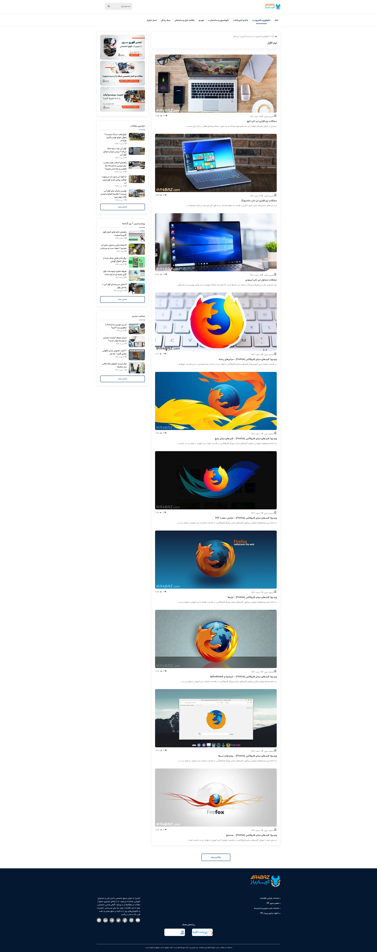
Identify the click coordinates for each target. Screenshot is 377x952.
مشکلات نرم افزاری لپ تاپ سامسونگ (259, 200)
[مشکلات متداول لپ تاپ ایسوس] (216, 242)
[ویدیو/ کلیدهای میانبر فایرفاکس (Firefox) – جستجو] (216, 797)
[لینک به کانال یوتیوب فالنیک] (137, 920)
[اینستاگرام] (99, 920)
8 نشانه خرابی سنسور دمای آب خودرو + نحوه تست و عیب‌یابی (113, 247)
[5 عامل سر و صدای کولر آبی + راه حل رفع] (137, 288)
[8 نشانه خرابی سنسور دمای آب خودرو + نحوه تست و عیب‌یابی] (137, 249)
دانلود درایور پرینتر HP (269, 913)
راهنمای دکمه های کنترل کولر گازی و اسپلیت (115, 234)
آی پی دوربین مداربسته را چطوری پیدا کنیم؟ (116, 326)
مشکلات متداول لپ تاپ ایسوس (261, 280)
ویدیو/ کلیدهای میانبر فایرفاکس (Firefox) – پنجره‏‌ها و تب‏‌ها (247, 756)
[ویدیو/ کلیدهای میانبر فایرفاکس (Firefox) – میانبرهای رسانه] (216, 321)
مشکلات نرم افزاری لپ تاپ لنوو (262, 121)
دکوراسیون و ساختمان (219, 20)
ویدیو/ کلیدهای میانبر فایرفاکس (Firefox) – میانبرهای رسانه (248, 359)
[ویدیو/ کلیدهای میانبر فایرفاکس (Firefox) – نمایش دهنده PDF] (216, 480)
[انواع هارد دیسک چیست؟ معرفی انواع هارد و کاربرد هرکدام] (137, 137)
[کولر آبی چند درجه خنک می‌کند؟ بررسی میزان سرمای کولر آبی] (137, 151)
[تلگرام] (112, 920)
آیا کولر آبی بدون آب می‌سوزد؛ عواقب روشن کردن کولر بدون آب (114, 179)
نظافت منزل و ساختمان (185, 20)
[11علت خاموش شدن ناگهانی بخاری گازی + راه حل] (137, 354)
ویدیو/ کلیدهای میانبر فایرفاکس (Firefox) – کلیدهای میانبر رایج (246, 438)
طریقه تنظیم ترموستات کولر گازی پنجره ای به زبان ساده (115, 273)
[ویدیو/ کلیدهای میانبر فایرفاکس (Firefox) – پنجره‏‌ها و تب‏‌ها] (216, 718)
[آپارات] (131, 920)
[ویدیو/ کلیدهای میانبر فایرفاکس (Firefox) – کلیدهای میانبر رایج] (216, 401)
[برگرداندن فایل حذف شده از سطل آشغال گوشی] (137, 262)
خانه (276, 20)
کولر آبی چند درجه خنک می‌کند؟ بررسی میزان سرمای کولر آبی (115, 151)
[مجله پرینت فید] (202, 933)
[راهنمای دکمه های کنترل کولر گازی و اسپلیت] (137, 236)
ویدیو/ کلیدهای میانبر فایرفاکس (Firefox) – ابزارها (252, 597)
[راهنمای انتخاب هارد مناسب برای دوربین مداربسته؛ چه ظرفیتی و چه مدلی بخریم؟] (137, 165)
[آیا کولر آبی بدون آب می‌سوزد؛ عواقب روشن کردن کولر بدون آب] (137, 179)
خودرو (201, 20)
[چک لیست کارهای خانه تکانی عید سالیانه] (137, 367)
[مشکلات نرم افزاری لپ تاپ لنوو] (216, 84)
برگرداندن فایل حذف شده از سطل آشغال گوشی (115, 260)
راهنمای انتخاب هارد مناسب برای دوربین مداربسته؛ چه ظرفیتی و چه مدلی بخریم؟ (115, 165)
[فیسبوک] (125, 920)
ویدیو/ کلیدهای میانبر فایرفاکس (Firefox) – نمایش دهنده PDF (246, 518)
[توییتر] (118, 920)
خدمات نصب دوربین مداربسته (266, 908)
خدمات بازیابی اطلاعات (269, 898)
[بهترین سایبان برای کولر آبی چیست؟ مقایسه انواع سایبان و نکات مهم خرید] (137, 193)
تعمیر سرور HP (273, 903)
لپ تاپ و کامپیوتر (247, 36)
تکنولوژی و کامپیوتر (262, 20)
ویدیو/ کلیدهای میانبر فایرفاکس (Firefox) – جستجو (251, 835)
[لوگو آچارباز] (273, 7)
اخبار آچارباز (152, 20)
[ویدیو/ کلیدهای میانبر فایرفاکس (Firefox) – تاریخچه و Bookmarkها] (216, 639)
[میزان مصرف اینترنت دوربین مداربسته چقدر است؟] (137, 341)
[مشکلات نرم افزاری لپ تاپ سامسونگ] (216, 163)
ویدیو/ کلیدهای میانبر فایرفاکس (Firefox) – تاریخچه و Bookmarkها (243, 676)
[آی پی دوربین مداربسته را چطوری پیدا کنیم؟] (137, 328)
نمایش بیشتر (122, 207)
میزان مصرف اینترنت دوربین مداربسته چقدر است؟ (115, 339)
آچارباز (151, 947)
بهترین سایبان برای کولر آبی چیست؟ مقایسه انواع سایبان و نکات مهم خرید (114, 194)
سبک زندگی (166, 20)
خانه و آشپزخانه (241, 20)
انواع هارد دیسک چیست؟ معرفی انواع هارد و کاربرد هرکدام (115, 137)
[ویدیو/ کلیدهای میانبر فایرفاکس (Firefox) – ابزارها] (216, 560)
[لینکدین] (105, 920)
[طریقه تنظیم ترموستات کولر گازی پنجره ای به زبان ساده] (137, 275)
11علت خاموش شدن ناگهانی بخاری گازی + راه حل (114, 352)
